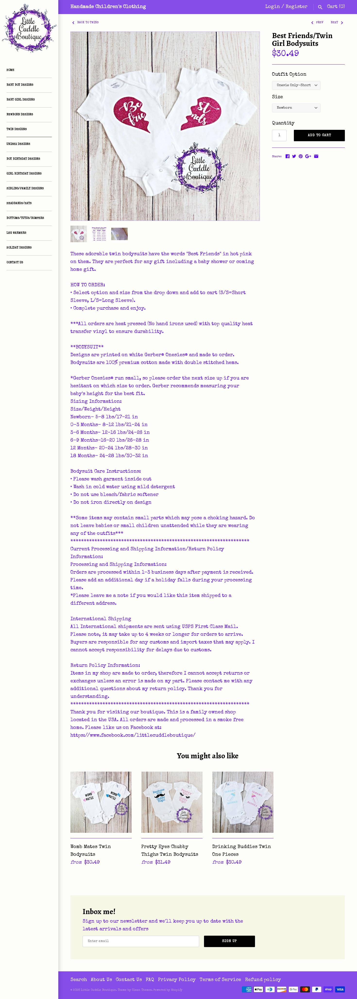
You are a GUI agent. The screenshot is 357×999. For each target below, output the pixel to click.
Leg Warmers (16, 233)
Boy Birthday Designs (23, 159)
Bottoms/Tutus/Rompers (25, 218)
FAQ (150, 980)
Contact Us (15, 262)
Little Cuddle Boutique (98, 990)
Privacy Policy (177, 980)
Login (272, 7)
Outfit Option (289, 74)
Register (296, 7)
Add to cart (319, 135)
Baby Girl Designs (21, 100)
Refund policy (263, 980)
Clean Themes (142, 990)
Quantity (283, 123)
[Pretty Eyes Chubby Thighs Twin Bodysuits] (172, 802)
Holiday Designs (19, 248)
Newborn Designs (20, 114)
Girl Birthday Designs (24, 174)
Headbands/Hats (19, 203)
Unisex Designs (18, 144)
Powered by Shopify (167, 990)
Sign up (229, 941)
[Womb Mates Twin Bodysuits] (101, 802)
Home (10, 70)
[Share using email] (316, 156)
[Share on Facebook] (287, 156)
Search (78, 980)
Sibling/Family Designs (25, 188)
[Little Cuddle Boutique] (29, 29)
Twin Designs (17, 129)
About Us (101, 980)
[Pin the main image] (301, 156)
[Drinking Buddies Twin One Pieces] (242, 802)
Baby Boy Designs (20, 85)
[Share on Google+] (308, 156)
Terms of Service (220, 980)
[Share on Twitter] (294, 156)
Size (277, 97)
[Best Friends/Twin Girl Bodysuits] (165, 126)
